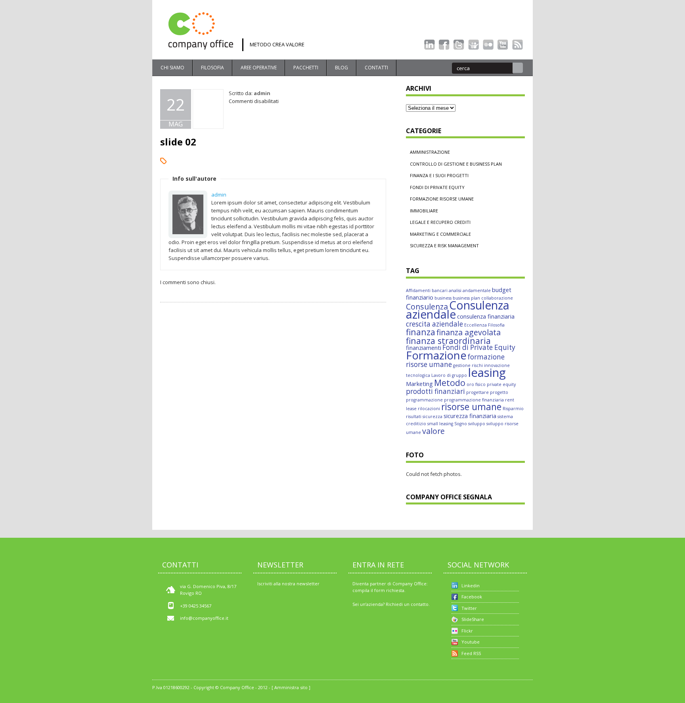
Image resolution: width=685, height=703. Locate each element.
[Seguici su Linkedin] (429, 45)
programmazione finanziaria (474, 400)
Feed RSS (471, 653)
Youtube (470, 642)
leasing (487, 372)
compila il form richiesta (378, 590)
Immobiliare (424, 211)
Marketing (419, 384)
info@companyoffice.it (204, 618)
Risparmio (513, 408)
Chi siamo (172, 67)
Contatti (376, 67)
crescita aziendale (434, 324)
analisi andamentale (470, 290)
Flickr (467, 631)
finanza (420, 332)
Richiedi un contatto (407, 604)
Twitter (469, 608)
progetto (499, 392)
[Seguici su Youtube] (502, 45)
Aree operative (259, 67)
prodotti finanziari (435, 391)
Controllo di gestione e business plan (456, 164)
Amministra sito (291, 687)
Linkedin (470, 585)
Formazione (436, 355)
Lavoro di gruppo (449, 375)
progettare (477, 392)
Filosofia (212, 67)
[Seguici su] (473, 45)
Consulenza (427, 306)
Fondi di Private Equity (478, 347)
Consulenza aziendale (457, 310)
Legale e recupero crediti (440, 222)
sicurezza (432, 416)
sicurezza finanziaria (470, 416)
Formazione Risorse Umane (442, 199)
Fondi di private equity (437, 187)
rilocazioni (429, 408)
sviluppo (476, 423)
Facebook (471, 597)
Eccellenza (475, 325)
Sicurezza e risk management (444, 245)
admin (262, 93)
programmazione (424, 400)
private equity (501, 384)
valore (433, 431)
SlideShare (472, 619)
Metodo (449, 382)
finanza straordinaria (448, 340)
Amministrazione (430, 152)
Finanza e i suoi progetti (439, 175)
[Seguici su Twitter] (458, 45)
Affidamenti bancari (427, 290)
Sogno (460, 423)
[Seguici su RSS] (517, 45)
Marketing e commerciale (440, 234)
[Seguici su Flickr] (488, 45)
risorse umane (471, 407)
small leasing (440, 423)
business (443, 298)
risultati (413, 416)
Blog (341, 67)
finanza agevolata (468, 332)
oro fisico (476, 384)
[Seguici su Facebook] (444, 45)
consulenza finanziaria (486, 316)
